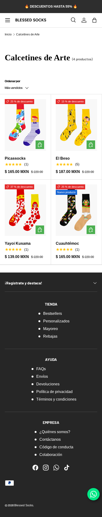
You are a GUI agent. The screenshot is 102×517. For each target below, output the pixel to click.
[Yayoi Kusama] (25, 210)
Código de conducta (56, 447)
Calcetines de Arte (28, 34)
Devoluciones (48, 384)
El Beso (63, 158)
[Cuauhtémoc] (76, 210)
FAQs (41, 369)
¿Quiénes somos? (54, 432)
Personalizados (56, 321)
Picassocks (15, 158)
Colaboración (50, 455)
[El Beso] (76, 125)
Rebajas (50, 336)
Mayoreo (50, 329)
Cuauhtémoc (67, 243)
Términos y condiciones (56, 399)
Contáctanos (50, 439)
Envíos (42, 376)
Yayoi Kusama (18, 243)
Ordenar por (12, 81)
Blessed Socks (23, 505)
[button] (94, 20)
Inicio (8, 34)
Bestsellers (52, 313)
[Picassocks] (25, 125)
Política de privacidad (54, 392)
